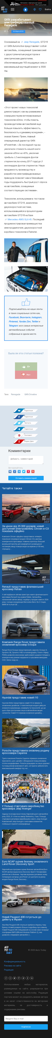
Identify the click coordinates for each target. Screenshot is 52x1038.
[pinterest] (19, 978)
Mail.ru (19, 471)
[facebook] (6, 978)
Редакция (8, 970)
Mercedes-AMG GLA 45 (20, 220)
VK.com (10, 471)
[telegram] (23, 978)
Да (28, 366)
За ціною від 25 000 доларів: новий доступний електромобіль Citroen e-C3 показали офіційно (25, 529)
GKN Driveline (30, 395)
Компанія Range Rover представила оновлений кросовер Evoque (23, 643)
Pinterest (13, 322)
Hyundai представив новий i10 (20, 698)
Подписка (26, 1027)
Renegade (15, 395)
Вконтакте (25, 318)
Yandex (28, 471)
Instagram (36, 318)
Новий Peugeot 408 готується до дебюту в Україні (21, 918)
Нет (28, 375)
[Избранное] (40, 10)
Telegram (13, 326)
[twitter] (14, 978)
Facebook (14, 318)
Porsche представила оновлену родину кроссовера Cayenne (25, 752)
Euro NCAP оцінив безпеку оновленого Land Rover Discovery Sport (25, 863)
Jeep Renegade (31, 42)
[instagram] (10, 978)
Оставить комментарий (26, 478)
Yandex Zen (25, 322)
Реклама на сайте (12, 966)
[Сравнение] (34, 10)
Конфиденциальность (14, 962)
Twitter (35, 322)
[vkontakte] (32, 978)
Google (33, 471)
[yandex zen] (27, 978)
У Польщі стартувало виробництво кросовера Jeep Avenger (23, 807)
